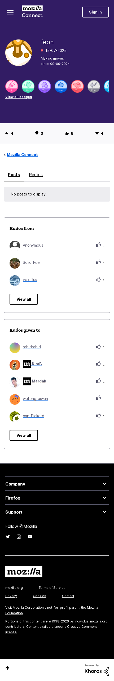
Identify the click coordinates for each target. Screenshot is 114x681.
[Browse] (10, 12)
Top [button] (7, 668)
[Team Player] (61, 86)
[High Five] (77, 86)
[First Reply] (93, 86)
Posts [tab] (14, 174)
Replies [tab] (36, 174)
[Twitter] (7, 536)
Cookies (39, 596)
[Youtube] (30, 536)
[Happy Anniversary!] (11, 86)
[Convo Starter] (44, 86)
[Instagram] (18, 536)
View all (23, 299)
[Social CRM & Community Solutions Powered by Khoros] (97, 669)
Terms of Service (52, 588)
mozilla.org (14, 588)
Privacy (11, 596)
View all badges (18, 97)
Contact (68, 596)
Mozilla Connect (32, 12)
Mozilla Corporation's (29, 607)
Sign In (95, 12)
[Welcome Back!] (28, 86)
